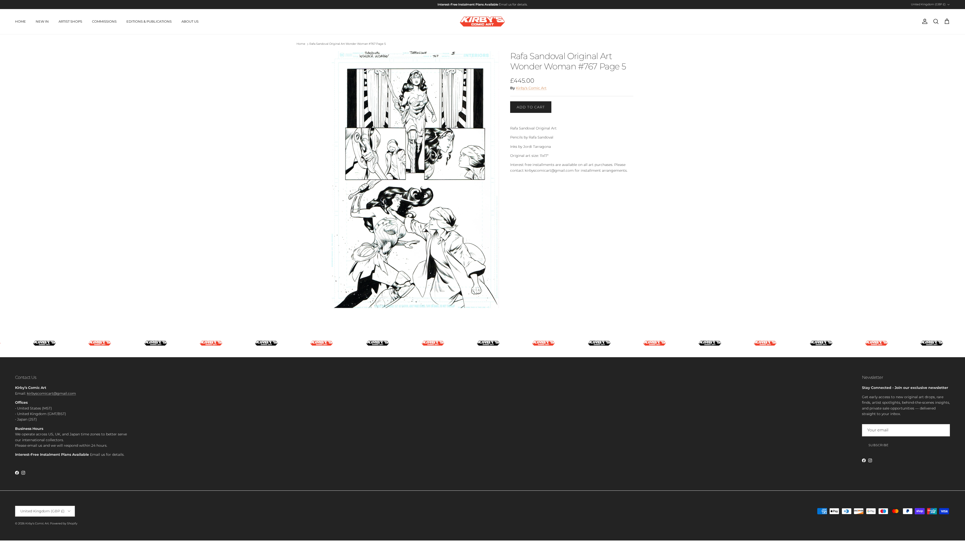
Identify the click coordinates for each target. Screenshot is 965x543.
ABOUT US (190, 21)
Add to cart (531, 107)
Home (301, 44)
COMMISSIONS (104, 21)
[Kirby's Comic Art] (482, 21)
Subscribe (878, 445)
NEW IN (42, 21)
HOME (20, 21)
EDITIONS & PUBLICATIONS (149, 21)
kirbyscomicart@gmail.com (51, 393)
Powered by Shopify (63, 523)
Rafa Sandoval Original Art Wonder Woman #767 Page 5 (347, 44)
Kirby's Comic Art (531, 88)
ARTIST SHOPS (70, 21)
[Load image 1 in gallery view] (415, 181)
